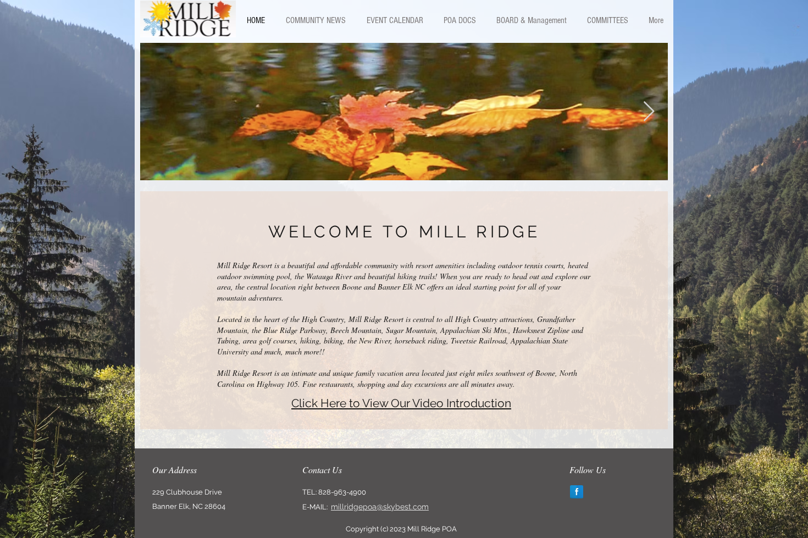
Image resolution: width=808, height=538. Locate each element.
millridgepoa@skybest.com (380, 506)
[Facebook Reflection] (576, 491)
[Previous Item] (159, 112)
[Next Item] (649, 112)
